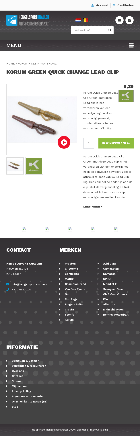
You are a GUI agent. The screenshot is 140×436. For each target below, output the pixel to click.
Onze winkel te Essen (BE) (29, 401)
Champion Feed (75, 284)
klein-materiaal (44, 63)
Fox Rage (70, 299)
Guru (67, 294)
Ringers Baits (73, 304)
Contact (17, 376)
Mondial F (109, 284)
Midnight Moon (113, 309)
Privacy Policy (21, 391)
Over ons (17, 371)
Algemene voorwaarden (27, 396)
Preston (70, 263)
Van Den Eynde (74, 289)
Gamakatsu (110, 268)
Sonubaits (71, 273)
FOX (105, 299)
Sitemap (17, 381)
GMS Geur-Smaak (114, 294)
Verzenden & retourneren (28, 365)
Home (10, 63)
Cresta (69, 309)
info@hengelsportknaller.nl (30, 284)
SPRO (106, 279)
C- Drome (71, 268)
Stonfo (69, 314)
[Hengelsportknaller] (38, 20)
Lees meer (91, 206)
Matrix (69, 279)
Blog (14, 406)
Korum (23, 63)
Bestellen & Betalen (25, 360)
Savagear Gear (112, 289)
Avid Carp (109, 263)
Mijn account (20, 386)
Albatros (108, 304)
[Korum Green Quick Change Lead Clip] (15, 165)
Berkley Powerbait (115, 314)
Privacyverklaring (98, 429)
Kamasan (109, 273)
